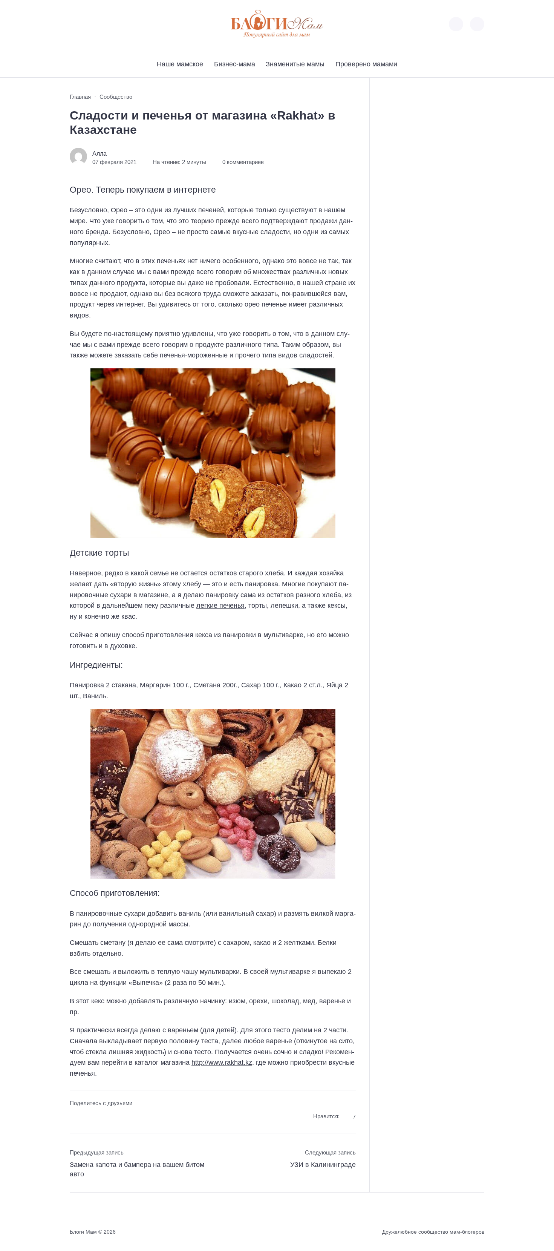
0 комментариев (243, 162)
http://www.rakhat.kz (221, 1062)
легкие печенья (220, 605)
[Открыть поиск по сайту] (477, 24)
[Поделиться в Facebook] (75, 1117)
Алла (99, 153)
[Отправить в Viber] (103, 1117)
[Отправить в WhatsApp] (117, 1117)
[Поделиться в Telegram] (89, 1117)
